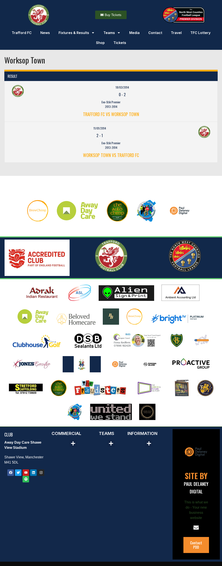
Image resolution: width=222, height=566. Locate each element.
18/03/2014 (122, 87)
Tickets (119, 43)
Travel (176, 33)
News (45, 33)
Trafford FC (22, 33)
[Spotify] (26, 479)
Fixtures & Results (74, 33)
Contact (155, 33)
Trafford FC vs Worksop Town (111, 114)
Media (134, 33)
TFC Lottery (200, 33)
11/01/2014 (99, 128)
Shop (100, 43)
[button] (73, 443)
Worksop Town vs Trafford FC (111, 155)
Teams (109, 33)
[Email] (196, 527)
